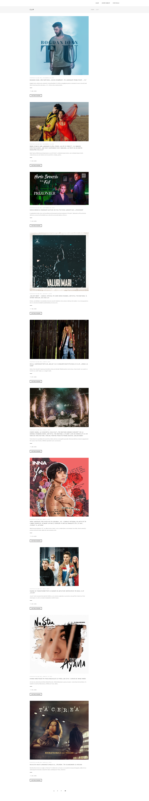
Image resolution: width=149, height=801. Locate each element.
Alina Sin (39, 77)
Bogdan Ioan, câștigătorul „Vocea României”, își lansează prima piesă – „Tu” (58, 80)
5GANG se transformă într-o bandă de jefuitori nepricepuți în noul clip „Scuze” (57, 591)
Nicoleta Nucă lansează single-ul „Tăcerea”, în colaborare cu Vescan (56, 764)
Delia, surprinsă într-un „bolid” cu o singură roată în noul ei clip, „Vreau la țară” (59, 364)
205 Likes (34, 603)
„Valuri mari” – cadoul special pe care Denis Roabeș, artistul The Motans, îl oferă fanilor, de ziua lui (58, 296)
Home (92, 9)
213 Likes (34, 536)
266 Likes (34, 91)
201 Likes (34, 377)
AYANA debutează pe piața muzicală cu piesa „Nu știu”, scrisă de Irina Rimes (58, 678)
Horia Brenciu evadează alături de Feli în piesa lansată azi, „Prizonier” (56, 210)
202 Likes (34, 689)
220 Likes (34, 161)
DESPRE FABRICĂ (106, 3)
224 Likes (34, 221)
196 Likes (34, 308)
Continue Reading (36, 95)
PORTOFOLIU (116, 3)
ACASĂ (97, 3)
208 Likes (34, 446)
